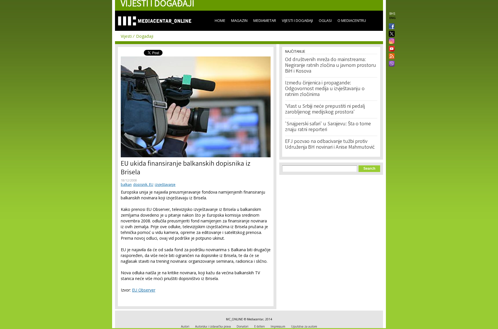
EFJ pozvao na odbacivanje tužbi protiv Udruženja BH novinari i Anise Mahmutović (330, 144)
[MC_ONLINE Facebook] (390, 26)
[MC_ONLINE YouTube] (390, 49)
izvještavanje (165, 184)
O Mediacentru (351, 20)
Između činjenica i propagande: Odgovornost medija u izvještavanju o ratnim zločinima (325, 89)
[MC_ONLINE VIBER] (390, 64)
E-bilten (259, 326)
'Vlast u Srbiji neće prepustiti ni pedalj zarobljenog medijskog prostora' (325, 109)
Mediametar (264, 20)
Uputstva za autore (304, 326)
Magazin (239, 20)
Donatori (242, 326)
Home (220, 20)
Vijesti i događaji (297, 20)
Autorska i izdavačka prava (213, 326)
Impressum (278, 326)
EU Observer (143, 290)
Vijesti (126, 36)
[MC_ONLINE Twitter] (390, 34)
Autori (185, 326)
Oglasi (325, 20)
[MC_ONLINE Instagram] (390, 41)
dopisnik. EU (143, 184)
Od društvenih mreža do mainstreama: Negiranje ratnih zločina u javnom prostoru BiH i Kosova (330, 65)
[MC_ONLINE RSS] (390, 56)
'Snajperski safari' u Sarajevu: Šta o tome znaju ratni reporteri (328, 127)
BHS (392, 14)
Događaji (144, 36)
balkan (126, 184)
